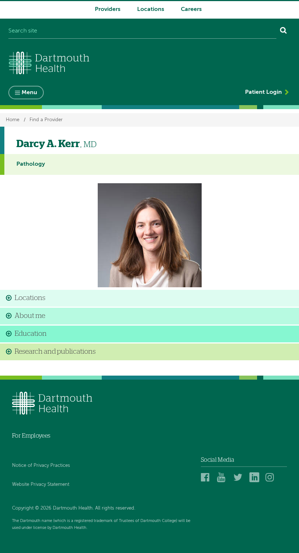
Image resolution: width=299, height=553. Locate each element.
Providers (107, 9)
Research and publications (55, 351)
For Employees (31, 436)
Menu (29, 93)
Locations (150, 9)
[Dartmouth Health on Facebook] (207, 477)
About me (30, 315)
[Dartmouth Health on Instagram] (271, 477)
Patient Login (263, 92)
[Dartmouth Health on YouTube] (223, 477)
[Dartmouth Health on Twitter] (239, 477)
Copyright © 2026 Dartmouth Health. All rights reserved (73, 508)
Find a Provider (46, 120)
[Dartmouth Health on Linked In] (255, 477)
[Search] (283, 31)
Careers (191, 9)
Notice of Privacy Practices (41, 465)
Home (12, 120)
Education (31, 333)
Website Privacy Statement (40, 484)
